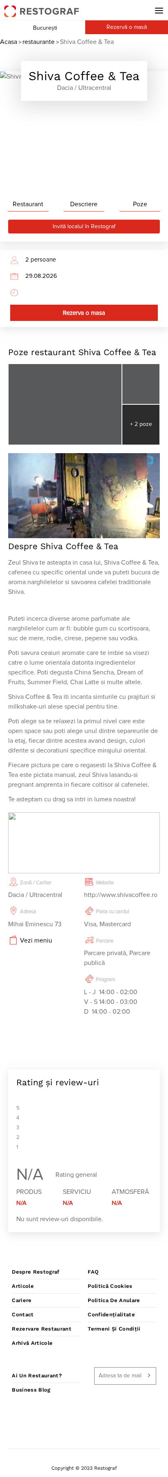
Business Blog (31, 1390)
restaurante (38, 42)
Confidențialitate (111, 1314)
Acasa (8, 42)
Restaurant (28, 204)
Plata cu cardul (112, 911)
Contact (22, 1314)
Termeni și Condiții (114, 1329)
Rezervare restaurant (41, 1329)
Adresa (28, 911)
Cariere (21, 1300)
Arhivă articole (32, 1343)
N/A (21, 1203)
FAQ (93, 1272)
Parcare (104, 941)
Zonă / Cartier (35, 883)
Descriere (83, 204)
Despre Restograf (35, 1272)
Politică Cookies (110, 1286)
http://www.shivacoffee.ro (120, 895)
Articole (23, 1286)
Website (105, 883)
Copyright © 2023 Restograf (84, 1468)
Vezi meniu (36, 940)
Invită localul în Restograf (84, 226)
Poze (140, 204)
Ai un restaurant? (37, 1375)
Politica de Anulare (114, 1300)
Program (105, 979)
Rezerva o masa (84, 313)
